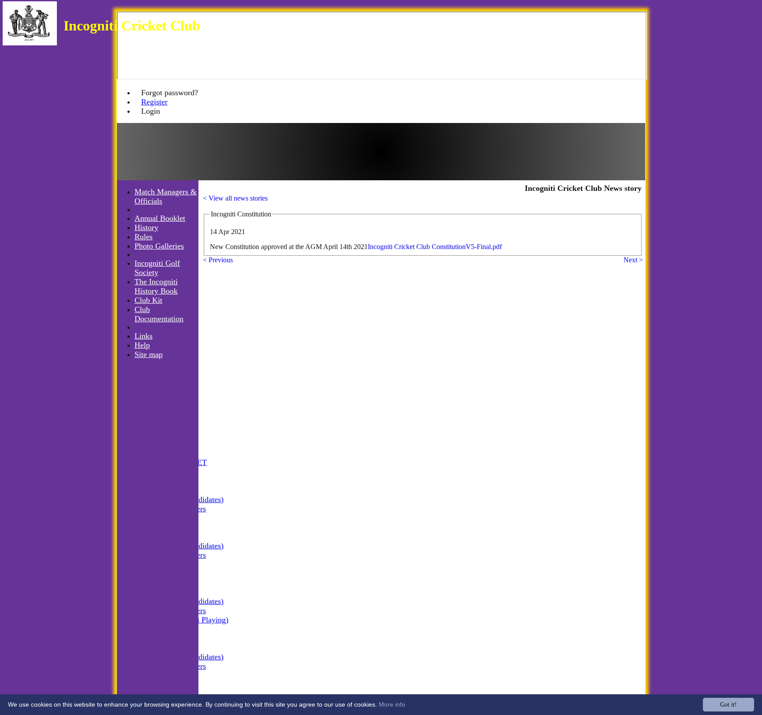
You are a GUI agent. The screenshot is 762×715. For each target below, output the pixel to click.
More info (392, 704)
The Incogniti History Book (156, 286)
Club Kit (148, 300)
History (146, 227)
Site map (148, 354)
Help (142, 345)
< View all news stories (235, 198)
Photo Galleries (159, 246)
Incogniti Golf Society (157, 268)
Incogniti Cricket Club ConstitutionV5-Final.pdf (435, 246)
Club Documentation (158, 314)
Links (143, 335)
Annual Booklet (159, 218)
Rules (143, 236)
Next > (633, 260)
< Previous (218, 260)
